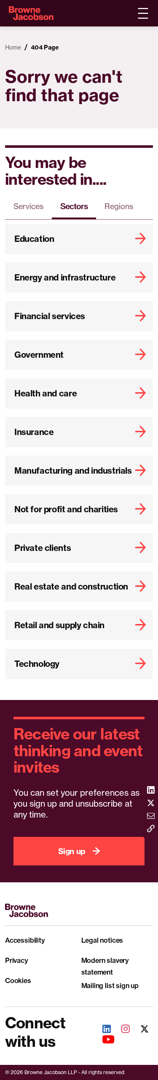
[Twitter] (140, 1030)
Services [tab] (28, 206)
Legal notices (102, 940)
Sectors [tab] (74, 206)
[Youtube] (103, 1040)
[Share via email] (151, 816)
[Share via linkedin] (151, 790)
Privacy (16, 960)
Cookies (18, 980)
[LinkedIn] (102, 1030)
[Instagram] (121, 1030)
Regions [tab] (118, 206)
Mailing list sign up (110, 985)
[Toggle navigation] (143, 13)
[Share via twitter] (151, 803)
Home (13, 47)
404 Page (45, 47)
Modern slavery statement (105, 966)
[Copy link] (151, 829)
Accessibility (25, 940)
